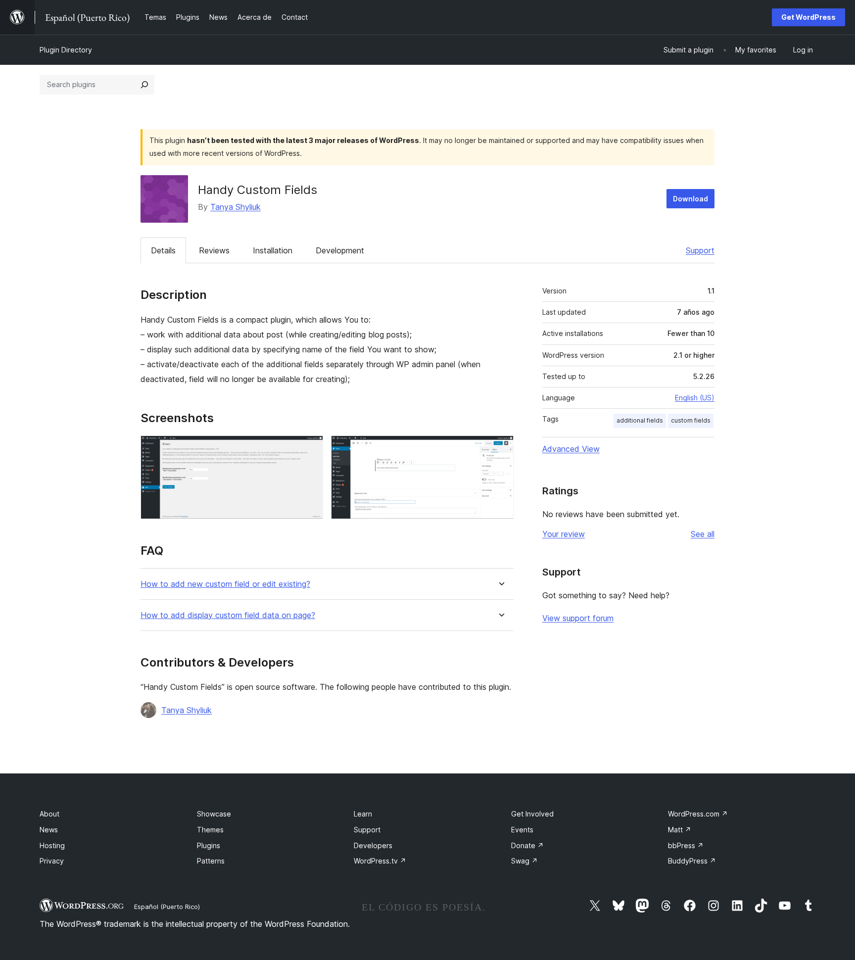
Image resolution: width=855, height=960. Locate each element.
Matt (679, 829)
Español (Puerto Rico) (167, 907)
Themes (210, 829)
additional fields (640, 420)
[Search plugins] (144, 85)
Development (340, 250)
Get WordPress (808, 17)
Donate (527, 845)
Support (700, 250)
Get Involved (532, 814)
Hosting (52, 845)
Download (690, 198)
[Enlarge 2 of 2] (500, 449)
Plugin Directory (66, 50)
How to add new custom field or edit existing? (225, 584)
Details (163, 250)
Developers (373, 845)
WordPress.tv (380, 861)
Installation (272, 250)
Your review (563, 534)
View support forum (578, 618)
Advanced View (571, 449)
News (49, 829)
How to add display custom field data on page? (228, 615)
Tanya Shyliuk (235, 207)
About (49, 814)
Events (522, 829)
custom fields (691, 420)
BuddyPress (692, 861)
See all (702, 534)
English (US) (694, 397)
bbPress (686, 845)
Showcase (214, 814)
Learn (363, 814)
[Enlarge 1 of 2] (310, 449)
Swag (524, 861)
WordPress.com (698, 814)
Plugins (208, 845)
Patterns (211, 861)
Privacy (52, 861)
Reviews (214, 250)
